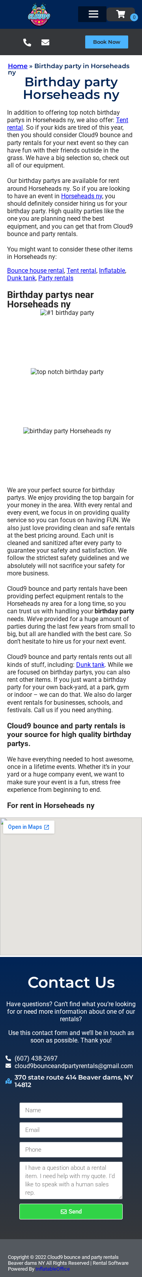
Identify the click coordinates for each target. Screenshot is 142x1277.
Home (18, 66)
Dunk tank (21, 278)
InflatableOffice (53, 1269)
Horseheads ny (81, 196)
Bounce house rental (35, 270)
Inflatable (112, 270)
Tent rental (81, 270)
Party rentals (55, 278)
